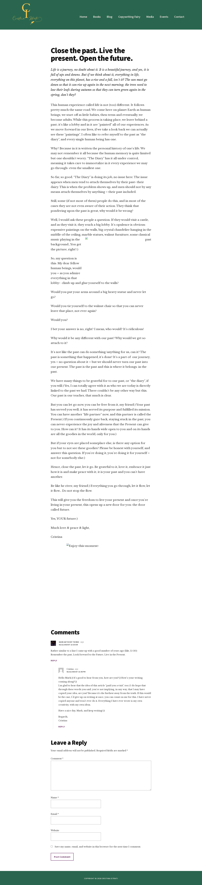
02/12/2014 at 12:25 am (68, 645)
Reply (54, 660)
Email (55, 814)
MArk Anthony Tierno (69, 642)
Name (55, 797)
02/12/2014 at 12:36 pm (76, 672)
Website (55, 830)
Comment (57, 758)
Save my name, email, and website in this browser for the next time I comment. (98, 846)
